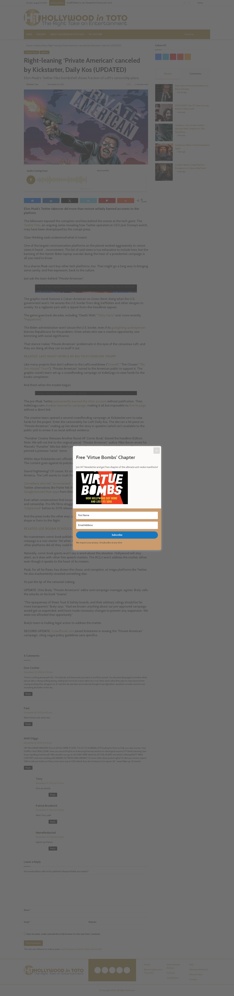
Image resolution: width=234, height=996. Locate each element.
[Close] (156, 450)
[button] (117, 488)
